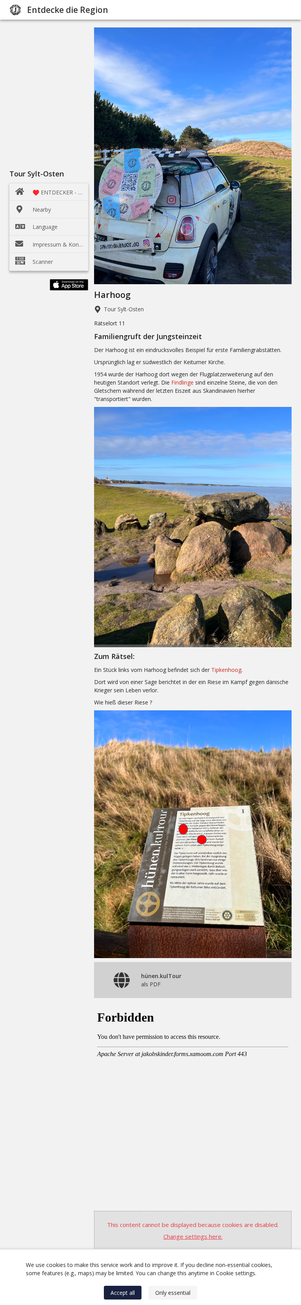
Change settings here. (193, 1236)
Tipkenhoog (226, 669)
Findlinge (182, 382)
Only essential (172, 1292)
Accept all (123, 1292)
